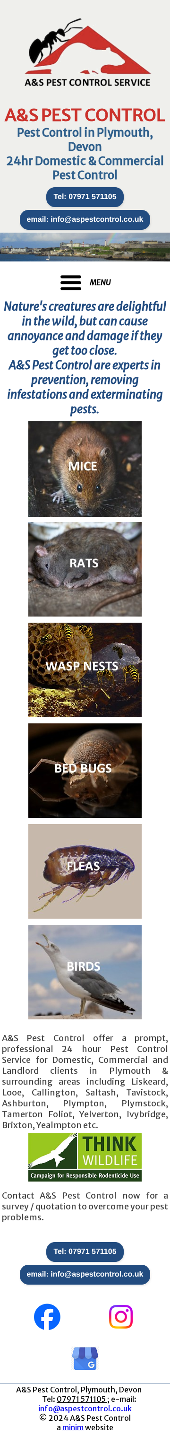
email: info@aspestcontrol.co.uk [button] (85, 220)
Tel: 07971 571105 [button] (84, 197)
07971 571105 (82, 1399)
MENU (100, 282)
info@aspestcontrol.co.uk (85, 1408)
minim (73, 1427)
